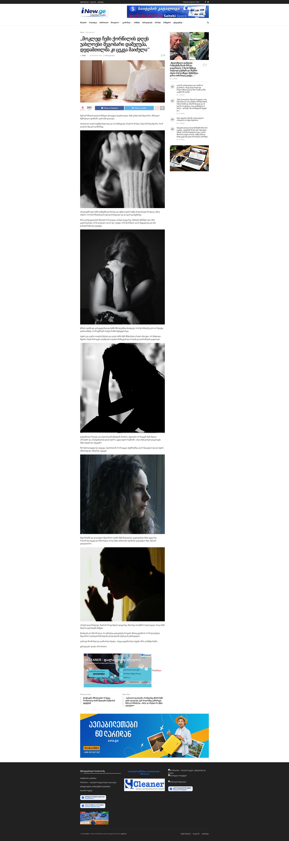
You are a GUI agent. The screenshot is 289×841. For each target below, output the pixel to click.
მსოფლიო (115, 22)
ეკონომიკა (126, 22)
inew (83, 55)
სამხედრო (167, 22)
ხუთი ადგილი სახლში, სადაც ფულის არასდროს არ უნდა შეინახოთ (190, 119)
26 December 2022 (96, 55)
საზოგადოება (147, 22)
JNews (87, 834)
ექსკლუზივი (177, 22)
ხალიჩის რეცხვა (86, 790)
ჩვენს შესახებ (84, 2)
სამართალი (103, 22)
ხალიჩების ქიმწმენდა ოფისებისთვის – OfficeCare (144, 772)
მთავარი (83, 22)
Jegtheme (124, 834)
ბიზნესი (137, 22)
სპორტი (158, 22)
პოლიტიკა (93, 22)
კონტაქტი (100, 2)
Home (82, 32)
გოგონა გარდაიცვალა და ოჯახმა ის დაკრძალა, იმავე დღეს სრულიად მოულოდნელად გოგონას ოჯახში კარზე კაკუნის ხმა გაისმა (191, 88)
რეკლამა (93, 2)
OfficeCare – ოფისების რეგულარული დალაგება (98, 782)
